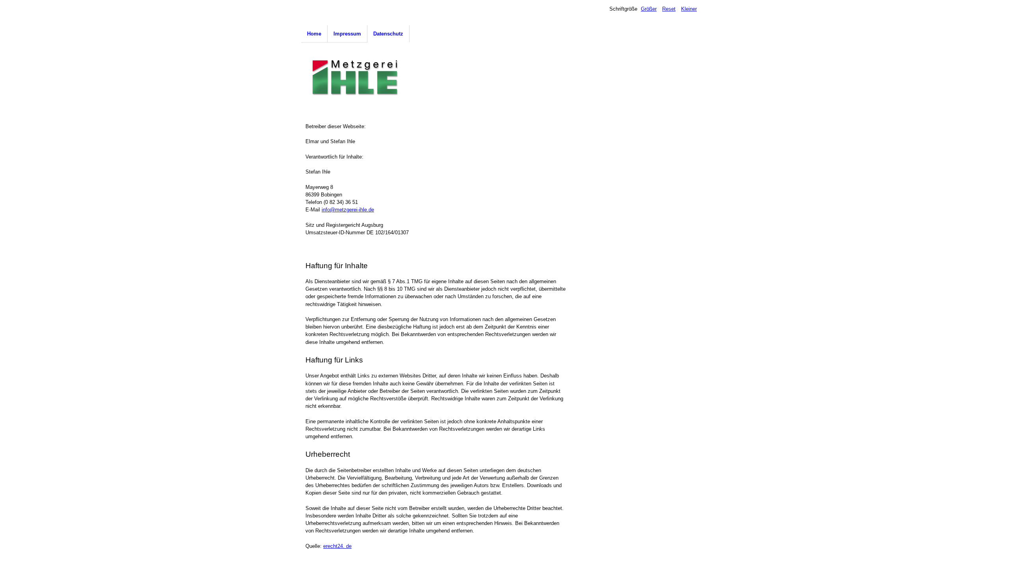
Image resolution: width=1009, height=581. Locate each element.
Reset (669, 9)
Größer (649, 9)
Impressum (347, 34)
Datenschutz (388, 34)
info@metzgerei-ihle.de (348, 210)
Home (314, 34)
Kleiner (689, 9)
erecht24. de (337, 546)
